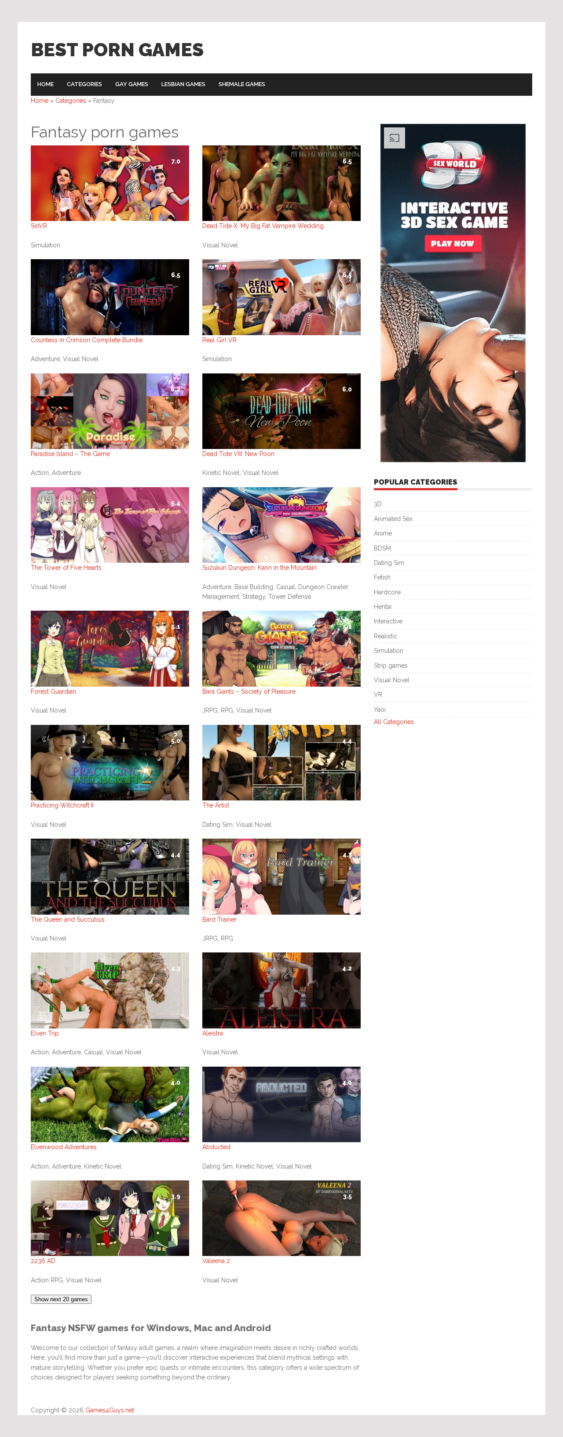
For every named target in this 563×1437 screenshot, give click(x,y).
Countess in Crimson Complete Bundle (87, 340)
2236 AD (43, 1260)
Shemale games (242, 84)
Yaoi (380, 709)
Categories (84, 84)
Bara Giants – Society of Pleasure (249, 691)
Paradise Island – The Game (70, 453)
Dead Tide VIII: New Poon (238, 453)
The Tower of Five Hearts (66, 567)
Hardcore (387, 592)
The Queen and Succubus (68, 919)
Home (45, 84)
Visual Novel (391, 680)
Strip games (391, 665)
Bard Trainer (219, 919)
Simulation (388, 650)
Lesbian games (183, 84)
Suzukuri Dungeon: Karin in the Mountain (259, 567)
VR (378, 694)
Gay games (131, 84)
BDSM (382, 548)
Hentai (382, 606)
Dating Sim (389, 562)
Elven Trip (45, 1033)
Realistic (385, 636)
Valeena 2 (216, 1260)
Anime (383, 533)
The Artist (215, 805)
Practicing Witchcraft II (62, 805)
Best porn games (117, 50)
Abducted (216, 1147)
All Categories (394, 721)
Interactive (388, 621)
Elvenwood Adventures (64, 1147)
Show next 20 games (61, 1299)
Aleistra (212, 1033)
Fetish (382, 577)
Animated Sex (393, 518)
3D (378, 503)
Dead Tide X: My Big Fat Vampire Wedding (263, 225)
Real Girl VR (219, 340)
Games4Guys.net (109, 1410)
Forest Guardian (53, 691)
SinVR (39, 225)
